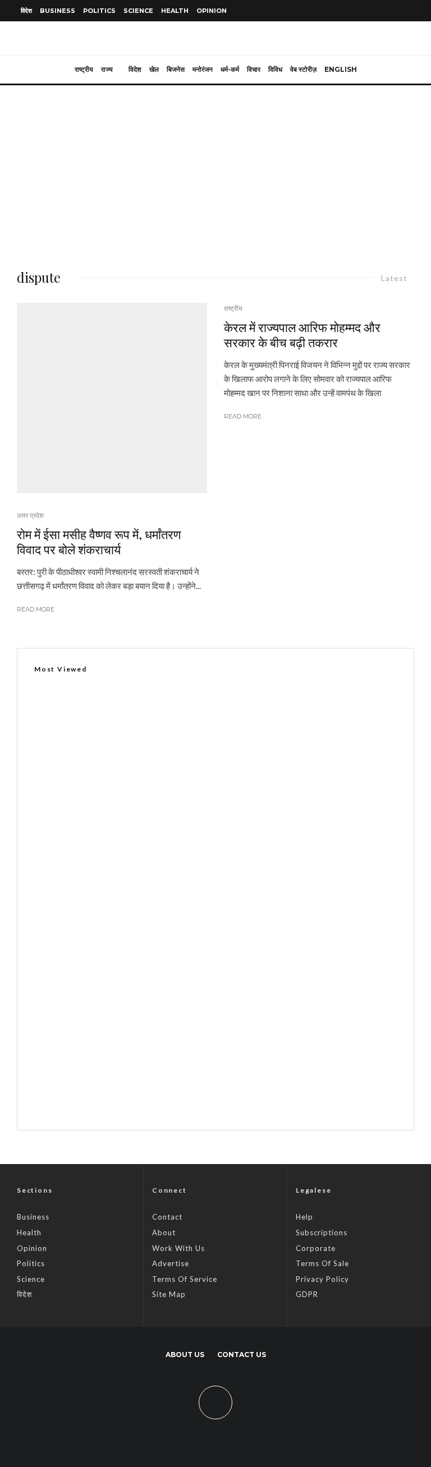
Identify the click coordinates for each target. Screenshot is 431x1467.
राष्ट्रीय (84, 69)
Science (138, 11)
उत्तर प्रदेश (30, 515)
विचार (253, 69)
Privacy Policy (322, 1279)
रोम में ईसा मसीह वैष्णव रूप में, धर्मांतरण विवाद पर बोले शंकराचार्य (99, 542)
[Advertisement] (215, 169)
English (340, 69)
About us (185, 1354)
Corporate (316, 1248)
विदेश (26, 11)
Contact (167, 1216)
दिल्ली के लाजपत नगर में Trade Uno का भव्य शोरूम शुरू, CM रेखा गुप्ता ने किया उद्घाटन (170, 948)
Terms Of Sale (322, 1263)
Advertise (170, 1263)
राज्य (107, 69)
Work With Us (178, 1248)
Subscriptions (321, 1232)
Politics (99, 11)
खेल (154, 69)
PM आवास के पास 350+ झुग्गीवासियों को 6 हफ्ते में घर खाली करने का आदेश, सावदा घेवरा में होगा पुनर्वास (235, 1041)
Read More (35, 609)
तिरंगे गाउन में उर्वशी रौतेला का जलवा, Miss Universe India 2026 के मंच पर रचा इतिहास (218, 1094)
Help (304, 1216)
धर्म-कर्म (230, 69)
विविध (275, 69)
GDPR (307, 1294)
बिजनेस (176, 69)
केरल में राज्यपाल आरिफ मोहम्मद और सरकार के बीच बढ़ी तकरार (302, 334)
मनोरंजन (202, 69)
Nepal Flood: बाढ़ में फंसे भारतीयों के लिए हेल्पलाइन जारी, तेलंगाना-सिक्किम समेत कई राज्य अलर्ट (228, 988)
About (164, 1232)
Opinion (211, 11)
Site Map (169, 1294)
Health (175, 11)
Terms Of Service (184, 1279)
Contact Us (241, 1354)
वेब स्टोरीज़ (303, 69)
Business (57, 11)
